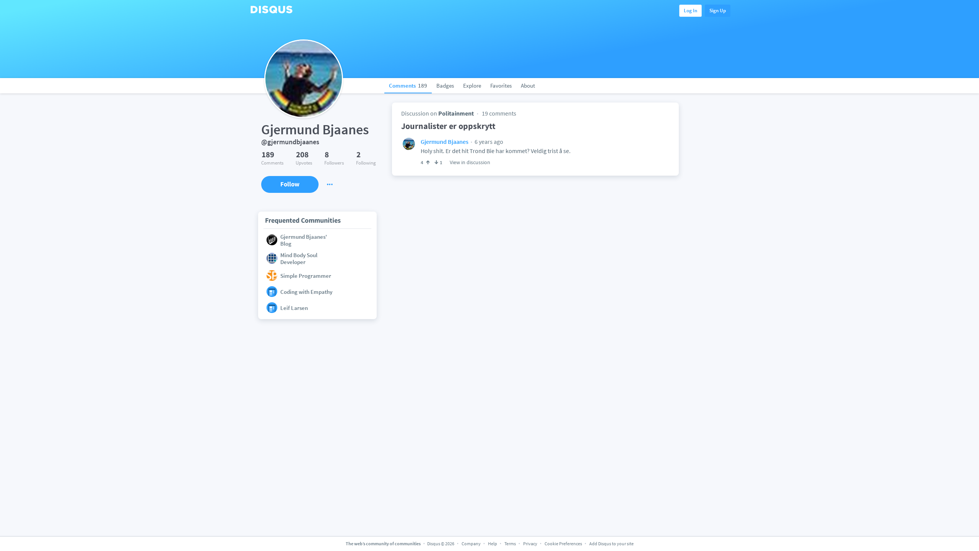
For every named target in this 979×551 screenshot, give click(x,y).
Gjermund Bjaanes (444, 141)
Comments (408, 85)
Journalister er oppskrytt (448, 126)
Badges (445, 85)
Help (492, 543)
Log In (690, 10)
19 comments (499, 113)
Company (471, 543)
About (528, 85)
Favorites (501, 85)
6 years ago (488, 141)
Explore (472, 85)
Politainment (456, 113)
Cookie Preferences (564, 543)
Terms (510, 543)
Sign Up (717, 10)
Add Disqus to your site (611, 543)
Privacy (530, 543)
